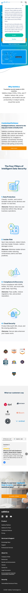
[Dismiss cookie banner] (22, 6)
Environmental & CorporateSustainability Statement (8, 573)
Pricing (3, 533)
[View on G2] (4, 462)
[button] (1, 454)
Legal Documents (6, 570)
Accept (14, 35)
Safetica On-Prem (6, 527)
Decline (14, 39)
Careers (3, 565)
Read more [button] (6, 459)
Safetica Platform (6, 525)
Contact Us (4, 567)
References (4, 559)
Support (3, 545)
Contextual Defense (6, 530)
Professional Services (7, 547)
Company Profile (5, 556)
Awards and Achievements (8, 562)
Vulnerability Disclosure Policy (9, 583)
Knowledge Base (5, 542)
